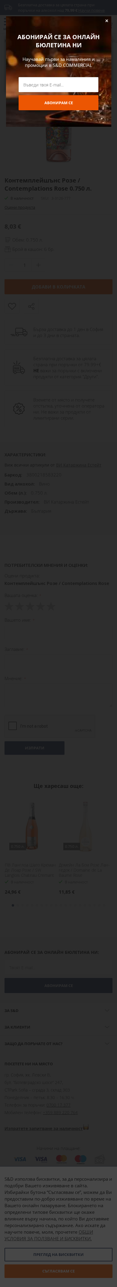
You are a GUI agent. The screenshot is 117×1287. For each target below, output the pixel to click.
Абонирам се (58, 102)
